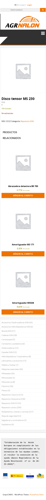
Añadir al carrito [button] (23, 195)
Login (29, 5)
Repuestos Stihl (27, 121)
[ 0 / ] (20, 5)
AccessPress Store (36, 495)
